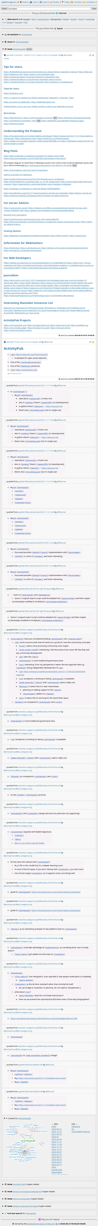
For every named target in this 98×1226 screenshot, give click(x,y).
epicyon (38, 406)
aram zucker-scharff (29, 649)
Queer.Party (32, 310)
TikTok (81, 19)
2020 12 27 (57, 1131)
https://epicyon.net (54, 406)
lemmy (15, 929)
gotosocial (34, 398)
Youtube (18, 22)
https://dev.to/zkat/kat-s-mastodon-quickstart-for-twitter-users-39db (34, 156)
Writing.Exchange (36, 308)
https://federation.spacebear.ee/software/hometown (27, 235)
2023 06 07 (57, 1152)
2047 (54, 1167)
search (4, 9)
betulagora (44, 595)
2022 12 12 (57, 1149)
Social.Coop (64, 310)
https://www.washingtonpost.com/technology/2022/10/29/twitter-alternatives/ (39, 295)
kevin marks (21, 954)
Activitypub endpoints (56, 601)
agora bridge (68, 598)
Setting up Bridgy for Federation (18, 174)
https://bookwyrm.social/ (38, 327)
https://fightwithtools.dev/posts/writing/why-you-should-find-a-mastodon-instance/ (41, 71)
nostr (22, 646)
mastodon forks (23, 502)
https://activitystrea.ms (30, 248)
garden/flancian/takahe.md (30, 1064)
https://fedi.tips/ (85, 71)
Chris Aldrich (21, 976)
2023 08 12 (57, 1157)
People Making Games (79, 310)
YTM (25, 22)
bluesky (19, 702)
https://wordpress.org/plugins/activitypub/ (23, 250)
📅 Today (65, 2)
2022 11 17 (57, 1141)
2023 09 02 (57, 1159)
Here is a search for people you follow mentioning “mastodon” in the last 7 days (39, 97)
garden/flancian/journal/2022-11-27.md (36, 481)
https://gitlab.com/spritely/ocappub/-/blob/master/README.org (32, 141)
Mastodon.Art (10, 308)
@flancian (61, 385)
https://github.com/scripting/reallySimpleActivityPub (64, 248)
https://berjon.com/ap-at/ (80, 193)
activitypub (27, 34)
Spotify (73, 19)
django (28, 1074)
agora (44, 552)
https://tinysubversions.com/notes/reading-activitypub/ (28, 136)
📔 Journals (76, 2)
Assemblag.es (53, 310)
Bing (34, 19)
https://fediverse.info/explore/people (74, 117)
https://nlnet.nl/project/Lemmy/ (18, 330)
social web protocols (31, 362)
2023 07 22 (57, 1154)
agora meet (57, 1172)
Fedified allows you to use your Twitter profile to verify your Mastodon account (38, 106)
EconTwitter (9, 313)
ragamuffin (47, 402)
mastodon (32, 813)
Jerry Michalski (26, 995)
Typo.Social (34, 313)
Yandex (10, 22)
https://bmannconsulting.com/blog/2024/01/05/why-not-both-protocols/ (36, 195)
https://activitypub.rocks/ (26, 138)
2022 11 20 (57, 1144)
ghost (38, 682)
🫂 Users (34, 2)
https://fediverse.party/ (14, 123)
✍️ (93, 55)
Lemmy (19, 835)
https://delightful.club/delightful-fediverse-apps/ (62, 120)
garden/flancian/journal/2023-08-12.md (36, 542)
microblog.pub (37, 410)
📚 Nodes (24, 2)
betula (35, 552)
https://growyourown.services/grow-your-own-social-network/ (31, 219)
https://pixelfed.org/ (79, 325)
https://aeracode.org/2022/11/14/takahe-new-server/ (42, 1078)
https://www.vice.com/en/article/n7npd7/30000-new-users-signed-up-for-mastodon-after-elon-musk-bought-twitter (48, 284)
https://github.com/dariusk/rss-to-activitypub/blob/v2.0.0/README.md (35, 262)
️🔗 (90, 55)
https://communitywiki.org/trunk (37, 117)
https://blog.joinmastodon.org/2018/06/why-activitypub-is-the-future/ (35, 158)
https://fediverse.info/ (13, 74)
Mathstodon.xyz (22, 313)
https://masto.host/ (77, 235)
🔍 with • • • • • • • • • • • (48, 21)
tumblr (21, 795)
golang (29, 402)
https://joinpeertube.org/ (38, 325)
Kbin (18, 839)
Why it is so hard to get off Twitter (29, 843)
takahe (19, 498)
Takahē (24, 1082)
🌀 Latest (44, 2)
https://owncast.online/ (60, 327)
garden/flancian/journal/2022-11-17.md (36, 385)
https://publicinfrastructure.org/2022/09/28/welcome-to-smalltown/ (34, 179)
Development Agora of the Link (41, 1223)
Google (26, 19)
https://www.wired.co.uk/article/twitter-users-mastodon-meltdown (41, 184)
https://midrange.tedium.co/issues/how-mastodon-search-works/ (33, 79)
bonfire (19, 491)
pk (17, 642)
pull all (29, 49)
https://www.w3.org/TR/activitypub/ (53, 138)
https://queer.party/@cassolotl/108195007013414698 (48, 165)
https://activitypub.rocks (26, 369)
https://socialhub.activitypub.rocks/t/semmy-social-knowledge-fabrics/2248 (43, 1018)
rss (27, 992)
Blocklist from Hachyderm (15, 215)
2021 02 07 (57, 1134)
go (13, 354)
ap (61, 667)
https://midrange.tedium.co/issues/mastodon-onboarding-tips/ (31, 77)
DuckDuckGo (43, 19)
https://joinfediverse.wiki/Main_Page (20, 120)
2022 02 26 (57, 1139)
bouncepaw (74, 552)
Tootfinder (90, 19)
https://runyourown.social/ (15, 208)
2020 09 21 (57, 1129)
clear (94, 9)
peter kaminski (26, 682)
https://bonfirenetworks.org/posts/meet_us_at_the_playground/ (32, 181)
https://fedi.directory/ (13, 117)
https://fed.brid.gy (12, 248)
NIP (34, 656)
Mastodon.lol (22, 308)
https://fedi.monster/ (59, 235)
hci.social (42, 310)
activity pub (57, 1169)
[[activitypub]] (22, 42)
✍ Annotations (89, 2)
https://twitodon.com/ (13, 93)
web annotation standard (38, 1055)
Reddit (66, 19)
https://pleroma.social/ (60, 325)
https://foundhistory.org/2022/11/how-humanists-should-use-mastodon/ (36, 193)
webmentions (52, 947)
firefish (19, 556)
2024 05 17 (57, 1164)
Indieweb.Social (64, 308)
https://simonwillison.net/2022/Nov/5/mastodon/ (26, 170)
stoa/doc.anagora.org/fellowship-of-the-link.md (39, 629)
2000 (54, 1126)
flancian (23, 686)
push (18, 395)
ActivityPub (23, 549)
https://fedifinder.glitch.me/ (43, 102)
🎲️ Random (55, 2)
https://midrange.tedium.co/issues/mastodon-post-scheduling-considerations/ (38, 82)
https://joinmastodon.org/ (15, 325)
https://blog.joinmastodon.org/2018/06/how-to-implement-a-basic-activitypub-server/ (42, 221)
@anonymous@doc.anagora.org (18, 632)
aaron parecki (26, 980)
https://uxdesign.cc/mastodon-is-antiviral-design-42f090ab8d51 (32, 188)
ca (21, 671)
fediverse (26, 366)
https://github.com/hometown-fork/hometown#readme (49, 210)
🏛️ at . (70, 1223)
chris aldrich (17, 638)
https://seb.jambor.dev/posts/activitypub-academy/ (45, 268)
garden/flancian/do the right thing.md (35, 588)
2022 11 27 (57, 1146)
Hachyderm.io (50, 308)
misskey (38, 556)
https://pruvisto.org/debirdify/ (17, 102)
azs (21, 664)
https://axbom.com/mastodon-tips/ (39, 74)
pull (55, 118)
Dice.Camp (8, 310)
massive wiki (74, 638)
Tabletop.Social (20, 310)
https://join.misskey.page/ (15, 327)
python (19, 1074)
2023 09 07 (57, 1162)
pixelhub (21, 667)
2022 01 (55, 1136)
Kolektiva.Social (78, 308)
